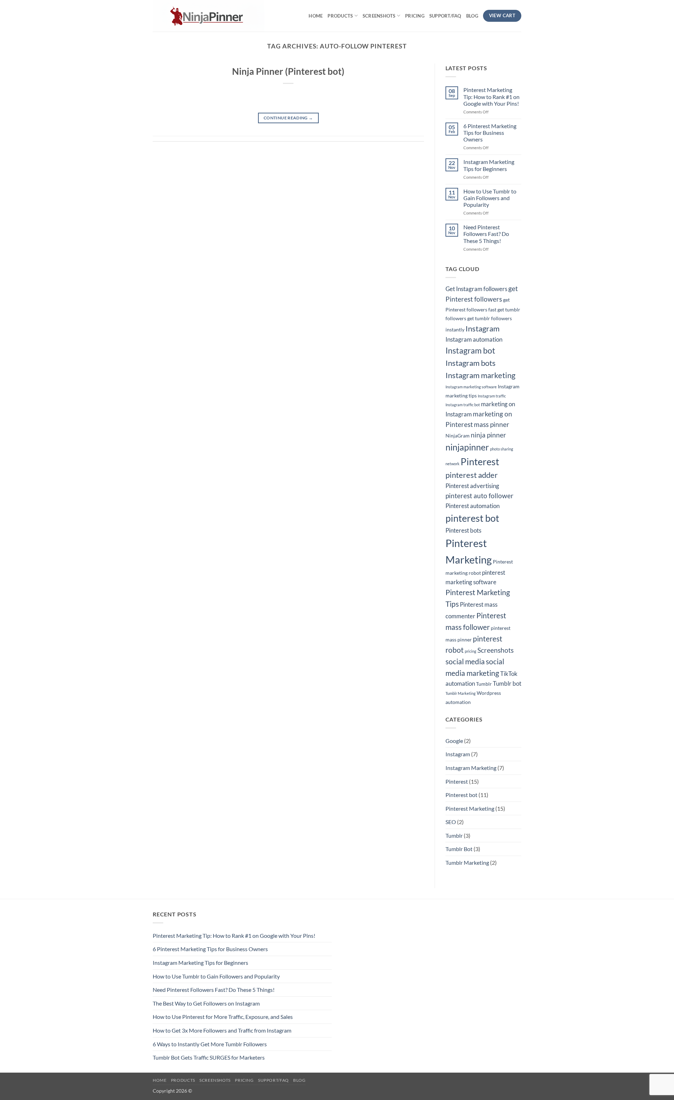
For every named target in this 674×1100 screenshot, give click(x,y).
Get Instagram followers (476, 288)
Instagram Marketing (470, 767)
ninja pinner (488, 435)
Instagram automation (473, 339)
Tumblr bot (507, 683)
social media (465, 661)
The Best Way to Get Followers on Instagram (206, 1003)
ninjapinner (467, 447)
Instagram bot (470, 350)
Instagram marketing (480, 375)
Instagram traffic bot (462, 404)
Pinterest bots (463, 530)
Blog (472, 16)
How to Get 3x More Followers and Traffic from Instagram (222, 1030)
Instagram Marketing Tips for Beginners (488, 165)
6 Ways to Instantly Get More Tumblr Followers (210, 1044)
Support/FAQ (445, 16)
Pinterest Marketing (469, 808)
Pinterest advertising (472, 485)
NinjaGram (457, 436)
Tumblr (484, 684)
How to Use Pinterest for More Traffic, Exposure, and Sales (223, 1016)
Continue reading (288, 117)
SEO (450, 821)
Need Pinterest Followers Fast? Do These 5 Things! (486, 234)
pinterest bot (472, 518)
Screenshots (379, 16)
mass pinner (491, 424)
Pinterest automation (472, 505)
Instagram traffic (492, 396)
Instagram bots (470, 363)
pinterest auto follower (479, 496)
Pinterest (480, 461)
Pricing (414, 16)
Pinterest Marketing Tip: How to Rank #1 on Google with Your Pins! (491, 96)
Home (316, 16)
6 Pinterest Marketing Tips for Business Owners (489, 133)
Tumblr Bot (459, 848)
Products (340, 16)
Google (454, 740)
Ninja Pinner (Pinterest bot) (288, 71)
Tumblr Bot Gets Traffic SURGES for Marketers (209, 1057)
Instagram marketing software (471, 386)
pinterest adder (471, 475)
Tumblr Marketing (460, 693)
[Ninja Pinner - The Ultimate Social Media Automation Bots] (214, 16)
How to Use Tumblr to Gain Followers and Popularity (489, 198)
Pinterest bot (461, 794)
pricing (470, 651)
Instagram (482, 328)
